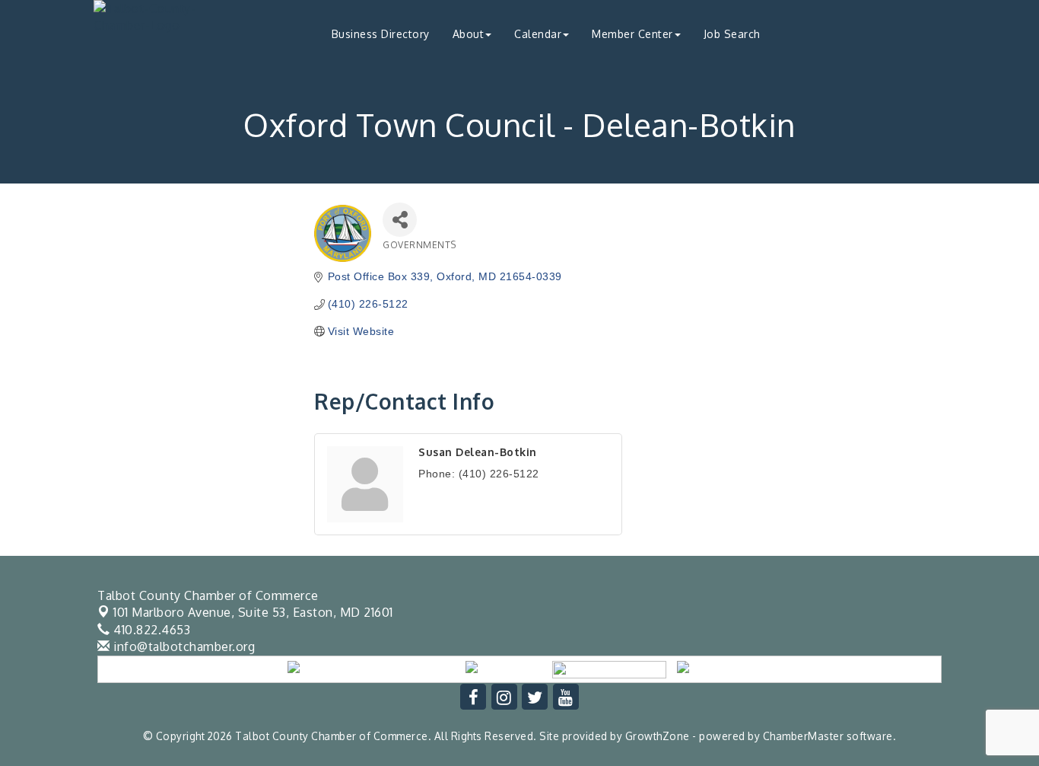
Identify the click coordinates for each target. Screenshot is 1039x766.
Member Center (632, 33)
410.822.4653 (150, 629)
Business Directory (381, 33)
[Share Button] (400, 220)
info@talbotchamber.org (182, 646)
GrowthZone (657, 735)
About (469, 33)
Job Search (732, 33)
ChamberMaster (803, 735)
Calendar (537, 33)
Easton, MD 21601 (253, 612)
